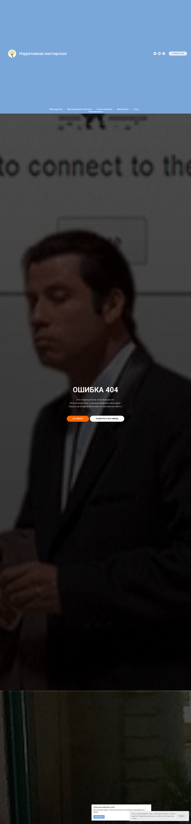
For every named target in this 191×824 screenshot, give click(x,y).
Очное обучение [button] (104, 109)
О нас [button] (136, 109)
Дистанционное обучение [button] (79, 109)
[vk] (154, 53)
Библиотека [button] (123, 109)
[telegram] (163, 53)
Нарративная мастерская (43, 53)
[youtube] (159, 53)
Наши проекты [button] (95, 111)
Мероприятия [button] (56, 109)
